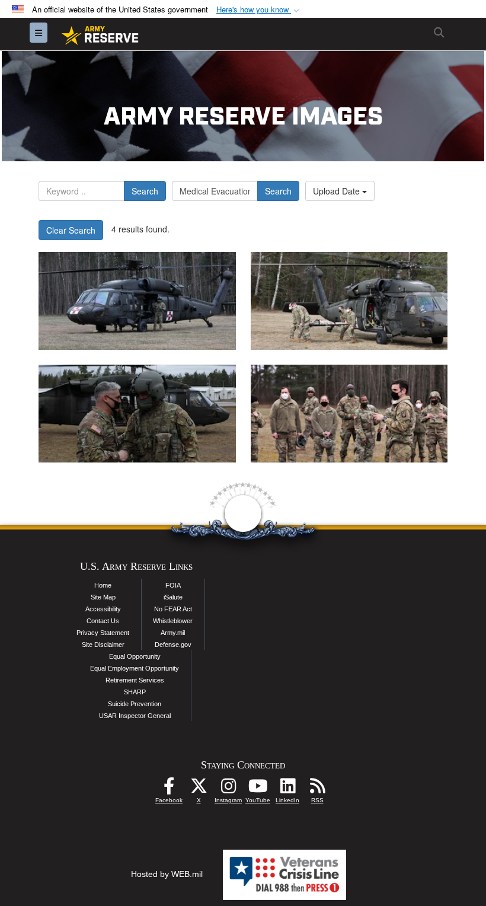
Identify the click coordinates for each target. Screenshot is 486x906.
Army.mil (173, 632)
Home (102, 585)
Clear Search (70, 230)
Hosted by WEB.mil (167, 874)
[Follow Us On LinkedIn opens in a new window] (287, 789)
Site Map (103, 597)
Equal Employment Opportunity (134, 668)
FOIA (173, 585)
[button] (259, 10)
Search (145, 191)
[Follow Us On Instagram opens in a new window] (228, 789)
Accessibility (103, 608)
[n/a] (137, 301)
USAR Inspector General (135, 715)
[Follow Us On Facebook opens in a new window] (169, 789)
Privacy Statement (102, 632)
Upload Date (337, 191)
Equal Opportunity (135, 656)
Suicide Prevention (134, 703)
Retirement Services (134, 680)
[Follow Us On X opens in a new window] (198, 789)
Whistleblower (173, 620)
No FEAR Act (173, 608)
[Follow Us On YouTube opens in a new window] (258, 789)
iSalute (173, 597)
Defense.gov (173, 644)
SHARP (135, 692)
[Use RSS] (317, 789)
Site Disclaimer (103, 644)
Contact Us (103, 620)
